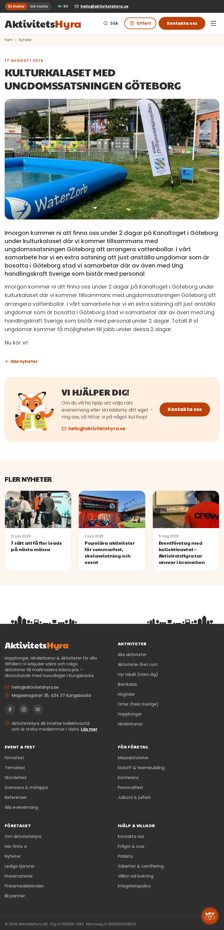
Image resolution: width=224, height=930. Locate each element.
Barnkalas (127, 684)
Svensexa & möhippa (26, 787)
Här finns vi (16, 846)
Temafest (15, 768)
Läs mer (89, 729)
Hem (9, 40)
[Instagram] (24, 709)
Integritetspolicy (134, 886)
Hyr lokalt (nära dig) (138, 674)
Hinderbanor (130, 724)
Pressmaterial (18, 876)
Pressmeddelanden (24, 886)
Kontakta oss (182, 23)
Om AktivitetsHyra (23, 836)
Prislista (125, 856)
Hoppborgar (130, 714)
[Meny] (213, 23)
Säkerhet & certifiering (141, 866)
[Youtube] (38, 709)
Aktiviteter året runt (138, 664)
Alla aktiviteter (132, 654)
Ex (16, 6)
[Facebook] (10, 709)
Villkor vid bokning (135, 876)
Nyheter (25, 40)
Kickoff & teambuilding (141, 768)
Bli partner (15, 896)
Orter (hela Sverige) (138, 704)
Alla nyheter (24, 361)
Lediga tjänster (20, 866)
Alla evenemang (21, 807)
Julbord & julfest (134, 797)
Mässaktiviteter (133, 758)
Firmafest (14, 758)
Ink (39, 6)
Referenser (16, 797)
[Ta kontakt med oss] (210, 916)
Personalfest (130, 787)
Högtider (126, 694)
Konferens (128, 777)
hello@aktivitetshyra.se (97, 428)
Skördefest (16, 777)
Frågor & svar (131, 846)
